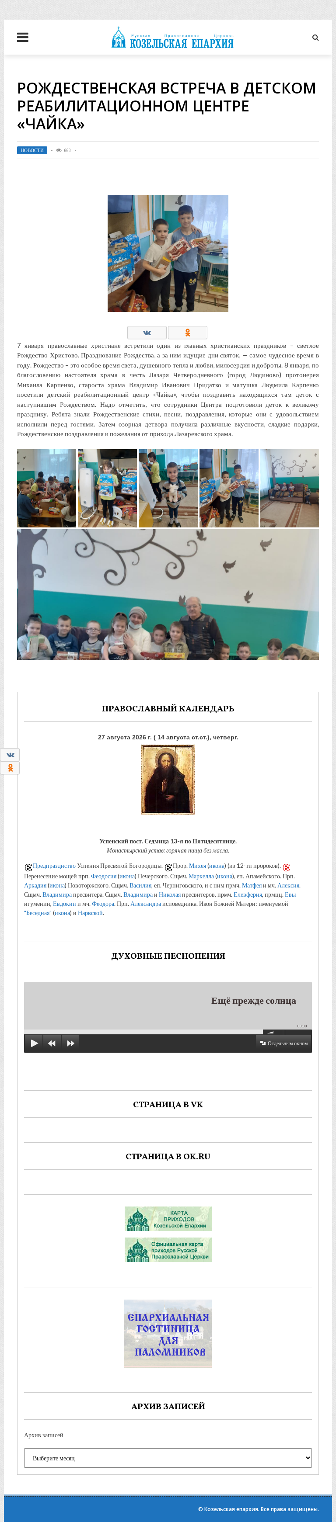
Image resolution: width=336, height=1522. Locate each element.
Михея (197, 865)
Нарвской (90, 912)
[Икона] (168, 777)
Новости (32, 150)
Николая (170, 894)
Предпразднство (54, 865)
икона (216, 865)
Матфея (252, 885)
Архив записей (43, 1435)
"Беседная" (38, 912)
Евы (290, 894)
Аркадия (35, 885)
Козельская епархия (231, 1509)
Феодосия (103, 876)
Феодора (103, 903)
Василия (140, 885)
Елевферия (248, 894)
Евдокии (64, 903)
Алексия (288, 885)
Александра (145, 903)
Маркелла (201, 876)
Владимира (57, 894)
